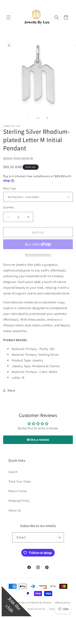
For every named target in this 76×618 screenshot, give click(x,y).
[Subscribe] (59, 537)
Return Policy (17, 491)
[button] (8, 17)
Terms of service (36, 608)
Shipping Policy (18, 500)
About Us (14, 510)
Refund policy (62, 602)
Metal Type (9, 188)
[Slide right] (47, 118)
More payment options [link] (38, 254)
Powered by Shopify (41, 602)
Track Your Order (19, 481)
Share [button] (11, 390)
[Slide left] (28, 118)
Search (13, 472)
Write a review (38, 439)
